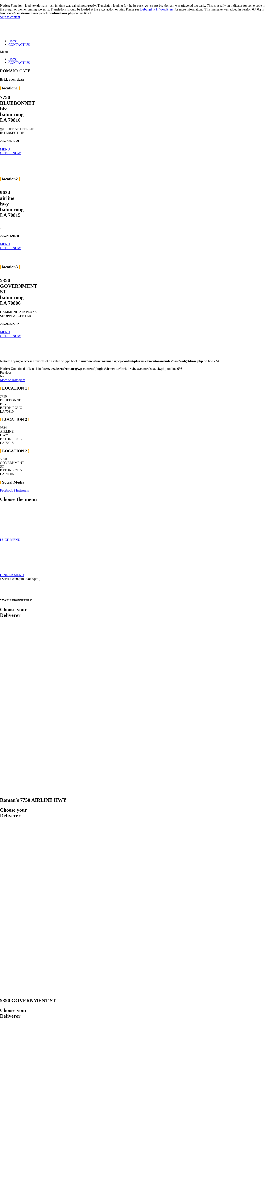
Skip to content (10, 17)
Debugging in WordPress (157, 9)
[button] (134, 52)
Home (12, 41)
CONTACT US (19, 44)
